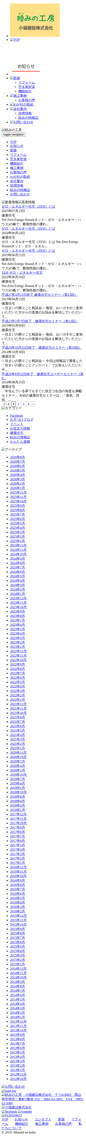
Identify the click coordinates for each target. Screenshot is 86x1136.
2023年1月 (17, 647)
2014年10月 (18, 977)
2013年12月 (18, 1021)
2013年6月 (17, 1048)
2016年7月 (17, 889)
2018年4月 (17, 801)
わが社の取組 (20, 176)
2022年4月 (17, 686)
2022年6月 (17, 677)
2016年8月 (17, 885)
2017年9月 (17, 827)
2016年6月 (17, 893)
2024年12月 (18, 545)
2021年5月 (17, 730)
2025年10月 (18, 501)
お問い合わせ (20, 194)
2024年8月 (17, 563)
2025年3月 (17, 532)
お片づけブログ (21, 419)
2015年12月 (18, 915)
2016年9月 (17, 880)
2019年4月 (17, 783)
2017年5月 (17, 845)
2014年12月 (18, 968)
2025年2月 (17, 536)
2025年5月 (17, 523)
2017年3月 (17, 854)
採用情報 (25, 113)
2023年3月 (17, 638)
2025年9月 (17, 505)
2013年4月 (17, 1057)
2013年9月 (17, 1034)
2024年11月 (18, 550)
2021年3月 (17, 739)
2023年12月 (18, 598)
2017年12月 (18, 814)
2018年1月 (17, 810)
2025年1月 (17, 541)
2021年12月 (18, 704)
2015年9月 (17, 929)
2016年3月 (17, 907)
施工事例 (16, 168)
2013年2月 (17, 1065)
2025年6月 (17, 519)
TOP (13, 142)
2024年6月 (17, 572)
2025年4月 (17, 527)
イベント (16, 424)
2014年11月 (18, 973)
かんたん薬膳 (20, 441)
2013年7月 (17, 1043)
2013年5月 (17, 1052)
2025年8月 (17, 510)
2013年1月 (17, 1070)
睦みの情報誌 (28, 117)
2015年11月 (18, 920)
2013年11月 (18, 1026)
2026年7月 (17, 461)
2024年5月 (17, 576)
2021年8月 (17, 717)
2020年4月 (17, 766)
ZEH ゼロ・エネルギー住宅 (22, 272)
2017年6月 (17, 841)
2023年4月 (17, 633)
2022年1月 (17, 699)
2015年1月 (17, 964)
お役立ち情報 (20, 428)
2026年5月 (17, 470)
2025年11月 (18, 497)
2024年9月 (17, 558)
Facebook (16, 415)
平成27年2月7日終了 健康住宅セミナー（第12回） (40, 321)
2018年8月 (17, 796)
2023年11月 (18, 602)
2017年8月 (17, 832)
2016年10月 (18, 876)
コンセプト (43, 1119)
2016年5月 (17, 898)
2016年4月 (17, 902)
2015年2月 (17, 960)
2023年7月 (17, 620)
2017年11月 (18, 818)
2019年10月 (18, 774)
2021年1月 (17, 748)
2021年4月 (17, 735)
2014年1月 (17, 1017)
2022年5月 (17, 682)
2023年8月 (17, 616)
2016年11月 (18, 871)
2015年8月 (17, 933)
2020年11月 (18, 752)
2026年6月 (17, 466)
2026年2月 (17, 483)
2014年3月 (17, 1008)
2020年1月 (17, 770)
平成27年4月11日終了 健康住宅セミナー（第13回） (40, 294)
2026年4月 (17, 475)
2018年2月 (17, 805)
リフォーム (26, 82)
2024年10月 (18, 554)
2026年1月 (17, 488)
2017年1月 (17, 863)
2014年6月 (17, 995)
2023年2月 (17, 642)
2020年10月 (18, 757)
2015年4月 (17, 951)
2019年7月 (17, 779)
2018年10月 (18, 792)
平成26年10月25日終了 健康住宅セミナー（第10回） (42, 347)
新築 (13, 150)
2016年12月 (18, 867)
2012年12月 (18, 1074)
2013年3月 (17, 1061)
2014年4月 (17, 1004)
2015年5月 (17, 946)
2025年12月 (18, 492)
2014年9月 (17, 982)
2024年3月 (17, 585)
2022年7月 (17, 673)
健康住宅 (16, 433)
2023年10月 (18, 607)
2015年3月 (17, 955)
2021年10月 (18, 713)
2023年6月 (17, 624)
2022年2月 (17, 695)
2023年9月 (17, 611)
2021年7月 (17, 721)
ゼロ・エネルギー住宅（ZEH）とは (28, 206)
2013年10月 (18, 1030)
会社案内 (16, 181)
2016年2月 (17, 911)
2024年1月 (17, 594)
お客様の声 (26, 100)
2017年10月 (18, 823)
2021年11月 (18, 708)
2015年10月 (18, 924)
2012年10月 (18, 1079)
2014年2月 (17, 1012)
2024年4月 (17, 580)
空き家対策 (26, 87)
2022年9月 (17, 664)
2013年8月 (17, 1039)
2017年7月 (17, 836)
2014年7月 (17, 990)
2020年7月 (17, 761)
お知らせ (16, 146)
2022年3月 (17, 691)
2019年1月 (17, 788)
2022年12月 (18, 651)
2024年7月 (17, 567)
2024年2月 (17, 589)
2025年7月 (17, 514)
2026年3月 (17, 479)
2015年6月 (17, 942)
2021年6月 (17, 726)
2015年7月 (17, 937)
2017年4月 (17, 849)
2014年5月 (17, 999)
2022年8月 (17, 669)
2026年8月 (17, 457)
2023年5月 (17, 629)
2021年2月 (17, 744)
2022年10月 (18, 660)
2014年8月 (17, 986)
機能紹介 (25, 91)
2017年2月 (17, 858)
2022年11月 (18, 655)
